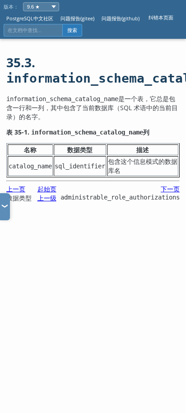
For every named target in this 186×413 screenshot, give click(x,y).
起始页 (46, 189)
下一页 (170, 189)
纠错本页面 (161, 17)
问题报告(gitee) (77, 18)
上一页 (15, 189)
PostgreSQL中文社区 (29, 18)
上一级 (46, 198)
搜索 (72, 30)
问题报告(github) (121, 18)
